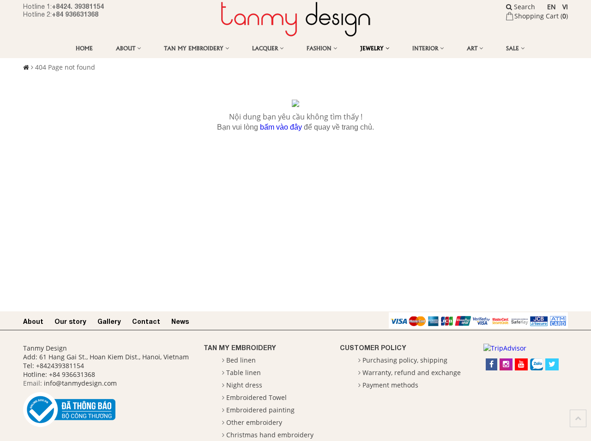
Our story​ (70, 321)
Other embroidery (254, 422)
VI (565, 6)
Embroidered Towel (256, 397)
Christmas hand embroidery (270, 434)
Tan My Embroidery (194, 47)
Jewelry (373, 47)
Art (473, 47)
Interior (426, 47)
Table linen (243, 372)
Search (523, 6)
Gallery (109, 321)
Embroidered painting (260, 409)
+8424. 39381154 (78, 6)
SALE (513, 47)
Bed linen (241, 360)
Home (84, 47)
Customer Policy (373, 348)
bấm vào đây (281, 127)
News (180, 321)
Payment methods (390, 385)
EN (551, 6)
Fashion (320, 47)
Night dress (244, 385)
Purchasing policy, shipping (404, 360)
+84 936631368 (75, 14)
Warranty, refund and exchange (411, 372)
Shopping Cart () (541, 16)
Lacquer (266, 47)
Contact (146, 321)
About (126, 47)
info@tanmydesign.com (80, 383)
